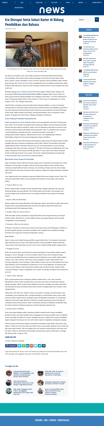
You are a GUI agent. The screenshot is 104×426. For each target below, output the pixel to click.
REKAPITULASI (63, 420)
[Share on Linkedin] (27, 345)
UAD (6, 354)
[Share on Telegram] (39, 345)
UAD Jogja (11, 354)
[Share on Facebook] (11, 345)
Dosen (22, 351)
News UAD (63, 351)
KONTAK (53, 420)
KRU (46, 420)
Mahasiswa (35, 351)
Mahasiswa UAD (44, 351)
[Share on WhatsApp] (23, 345)
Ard (15, 28)
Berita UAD (16, 351)
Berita (10, 351)
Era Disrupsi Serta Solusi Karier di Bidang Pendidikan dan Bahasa (34, 22)
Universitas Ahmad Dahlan (33, 354)
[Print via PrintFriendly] (35, 345)
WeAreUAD (44, 354)
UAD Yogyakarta (19, 354)
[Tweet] (19, 345)
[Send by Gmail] (31, 345)
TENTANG (38, 420)
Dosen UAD (28, 351)
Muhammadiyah (55, 351)
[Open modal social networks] (44, 345)
